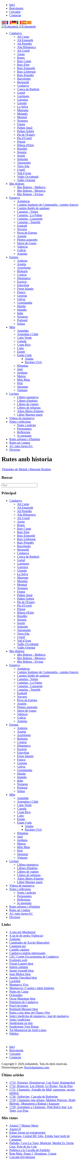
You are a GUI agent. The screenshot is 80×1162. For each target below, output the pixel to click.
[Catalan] (29, 22)
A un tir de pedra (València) (26, 935)
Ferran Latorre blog (21, 963)
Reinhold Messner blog (23, 1009)
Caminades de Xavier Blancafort (29, 942)
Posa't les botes (18, 1005)
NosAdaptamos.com (36, 1067)
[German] (14, 22)
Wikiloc (14, 1033)
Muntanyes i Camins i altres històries (31, 988)
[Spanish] (24, 22)
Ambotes (14, 939)
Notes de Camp (18, 991)
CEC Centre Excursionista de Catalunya (34, 956)
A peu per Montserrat (22, 932)
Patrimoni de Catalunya (23, 1002)
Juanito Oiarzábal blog (23, 977)
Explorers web (18, 960)
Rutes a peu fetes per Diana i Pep (29, 1012)
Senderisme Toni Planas (24, 1026)
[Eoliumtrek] (19, 26)
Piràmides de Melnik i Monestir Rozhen (26, 469)
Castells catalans (19, 949)
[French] (9, 22)
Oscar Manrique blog (22, 998)
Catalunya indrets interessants (27, 953)
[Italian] (19, 22)
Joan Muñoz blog (20, 974)
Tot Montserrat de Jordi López (27, 1030)
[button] (15, 33)
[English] (4, 22)
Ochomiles (16, 995)
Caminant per (17, 946)
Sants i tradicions (19, 1019)
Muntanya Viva (18, 984)
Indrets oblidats (18, 967)
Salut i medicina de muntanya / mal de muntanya (39, 1016)
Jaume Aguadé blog (21, 970)
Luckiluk (14, 981)
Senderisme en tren (21, 1023)
